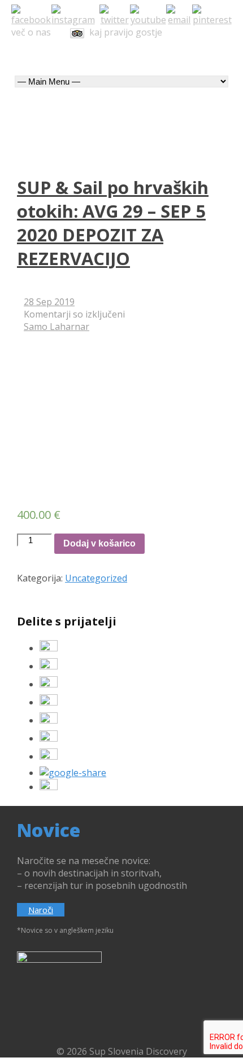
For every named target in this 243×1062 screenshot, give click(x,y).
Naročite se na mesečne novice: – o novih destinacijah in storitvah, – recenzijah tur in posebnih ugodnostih (102, 873)
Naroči (40, 909)
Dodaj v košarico (99, 543)
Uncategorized (96, 578)
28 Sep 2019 (49, 302)
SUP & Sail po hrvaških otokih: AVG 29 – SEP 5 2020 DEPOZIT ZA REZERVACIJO (113, 222)
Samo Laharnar (56, 326)
